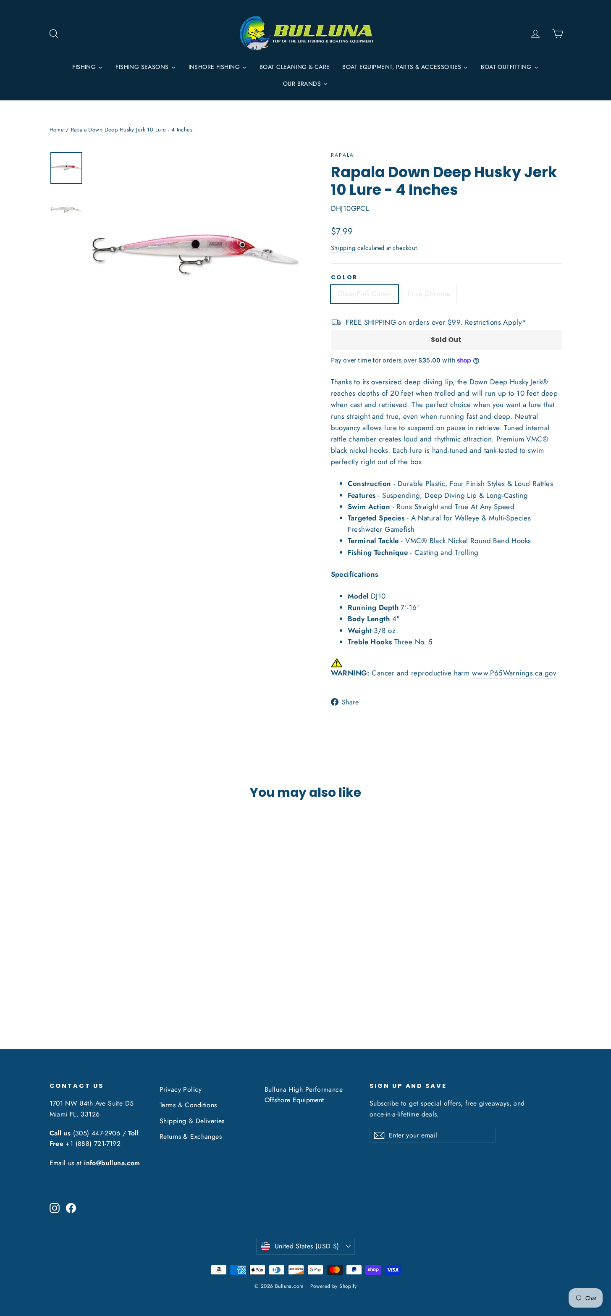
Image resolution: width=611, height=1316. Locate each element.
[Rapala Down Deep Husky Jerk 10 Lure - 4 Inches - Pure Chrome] (65, 984)
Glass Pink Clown (364, 294)
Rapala (342, 155)
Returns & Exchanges (191, 1136)
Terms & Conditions (188, 1105)
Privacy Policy (181, 1089)
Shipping (343, 248)
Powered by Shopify (333, 1286)
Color (344, 277)
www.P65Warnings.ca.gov (514, 673)
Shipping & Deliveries (192, 1121)
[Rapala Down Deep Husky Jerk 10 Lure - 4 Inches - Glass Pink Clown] (54, 984)
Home (57, 130)
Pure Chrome (429, 294)
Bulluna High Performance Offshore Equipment (304, 1095)
